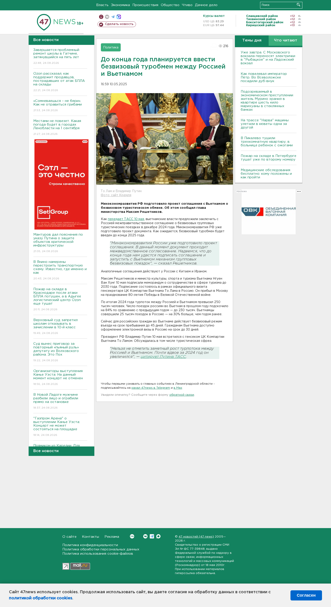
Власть (102, 5)
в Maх (178, 388)
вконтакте (107, 17)
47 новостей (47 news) (196, 537)
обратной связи (181, 395)
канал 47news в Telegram (150, 388)
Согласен (306, 595)
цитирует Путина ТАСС (163, 357)
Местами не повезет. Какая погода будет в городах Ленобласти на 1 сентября (57, 127)
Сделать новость (119, 24)
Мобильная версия (101, 17)
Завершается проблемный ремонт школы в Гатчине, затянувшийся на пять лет (56, 56)
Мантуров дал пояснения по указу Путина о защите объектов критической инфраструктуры (58, 243)
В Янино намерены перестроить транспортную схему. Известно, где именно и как (60, 270)
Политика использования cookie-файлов (97, 553)
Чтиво (187, 5)
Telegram (152, 536)
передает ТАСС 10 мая (126, 219)
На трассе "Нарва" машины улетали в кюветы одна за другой (265, 124)
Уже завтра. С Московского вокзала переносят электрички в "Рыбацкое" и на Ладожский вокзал (268, 58)
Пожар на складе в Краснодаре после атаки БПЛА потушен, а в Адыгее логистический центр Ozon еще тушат (57, 299)
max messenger (119, 17)
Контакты (90, 536)
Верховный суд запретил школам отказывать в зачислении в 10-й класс (55, 326)
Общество (170, 5)
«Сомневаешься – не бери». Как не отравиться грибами (57, 105)
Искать (298, 4)
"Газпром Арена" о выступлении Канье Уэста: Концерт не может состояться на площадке (56, 426)
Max (158, 536)
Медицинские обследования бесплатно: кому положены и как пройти (266, 174)
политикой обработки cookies (40, 598)
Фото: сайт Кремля (116, 195)
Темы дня (251, 40)
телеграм (113, 17)
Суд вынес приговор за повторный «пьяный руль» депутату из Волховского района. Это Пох (56, 352)
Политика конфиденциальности (90, 545)
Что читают (285, 40)
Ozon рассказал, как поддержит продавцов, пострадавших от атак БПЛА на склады (59, 82)
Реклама (111, 536)
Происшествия (145, 5)
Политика (110, 47)
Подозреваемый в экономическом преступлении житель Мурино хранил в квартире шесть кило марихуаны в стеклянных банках (267, 100)
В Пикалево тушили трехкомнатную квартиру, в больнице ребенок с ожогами (267, 142)
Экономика (120, 5)
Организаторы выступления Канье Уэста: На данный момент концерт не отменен (58, 377)
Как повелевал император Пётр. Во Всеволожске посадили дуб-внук (264, 77)
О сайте (69, 536)
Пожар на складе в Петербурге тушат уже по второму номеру (268, 157)
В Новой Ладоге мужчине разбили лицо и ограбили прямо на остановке (55, 401)
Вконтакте (145, 536)
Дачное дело (206, 5)
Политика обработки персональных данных (100, 549)
